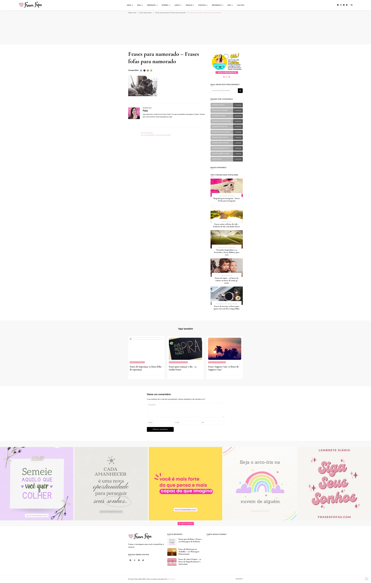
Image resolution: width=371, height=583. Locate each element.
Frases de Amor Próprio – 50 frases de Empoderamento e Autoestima (189, 561)
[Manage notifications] (366, 578)
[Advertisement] (185, 29)
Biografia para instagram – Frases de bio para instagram (227, 199)
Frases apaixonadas (145, 13)
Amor (129, 5)
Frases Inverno (232, 304)
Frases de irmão (226, 275)
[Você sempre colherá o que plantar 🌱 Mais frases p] (36, 483)
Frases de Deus (223, 247)
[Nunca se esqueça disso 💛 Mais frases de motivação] (185, 483)
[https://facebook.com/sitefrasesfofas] (130, 560)
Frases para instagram (226, 196)
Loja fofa (240, 5)
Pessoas (189, 5)
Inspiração (151, 5)
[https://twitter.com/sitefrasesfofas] (143, 560)
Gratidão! (239, 579)
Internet (165, 5)
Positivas (202, 5)
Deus (139, 5)
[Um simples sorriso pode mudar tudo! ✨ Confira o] (260, 483)
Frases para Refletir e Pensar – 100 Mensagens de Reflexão (190, 540)
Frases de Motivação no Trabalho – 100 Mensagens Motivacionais (188, 551)
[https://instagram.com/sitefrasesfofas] (135, 560)
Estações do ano (221, 304)
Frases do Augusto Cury (217, 362)
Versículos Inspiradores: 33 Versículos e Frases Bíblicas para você (226, 252)
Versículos (232, 247)
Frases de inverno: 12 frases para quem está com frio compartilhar (227, 307)
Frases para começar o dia (178, 362)
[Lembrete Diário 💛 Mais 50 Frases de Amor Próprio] (334, 483)
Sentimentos (216, 5)
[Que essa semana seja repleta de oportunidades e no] (111, 483)
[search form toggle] (351, 5)
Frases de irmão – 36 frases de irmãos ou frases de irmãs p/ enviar (226, 280)
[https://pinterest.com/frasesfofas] (139, 560)
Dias (229, 5)
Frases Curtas (226, 221)
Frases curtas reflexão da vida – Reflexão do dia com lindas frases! (226, 225)
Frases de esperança (137, 362)
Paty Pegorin (171, 579)
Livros (177, 5)
